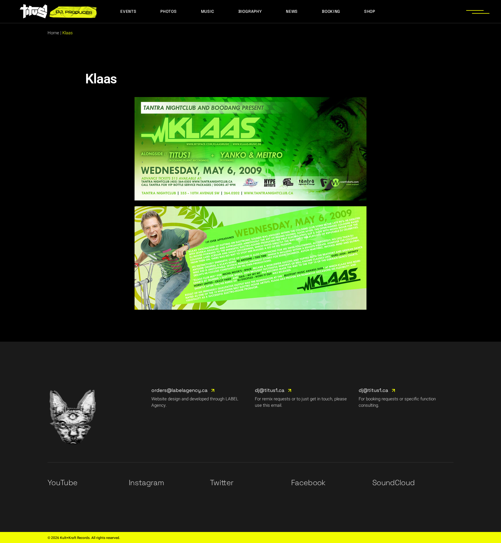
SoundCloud (393, 483)
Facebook (308, 483)
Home (53, 33)
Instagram (146, 483)
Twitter (221, 483)
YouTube (62, 483)
